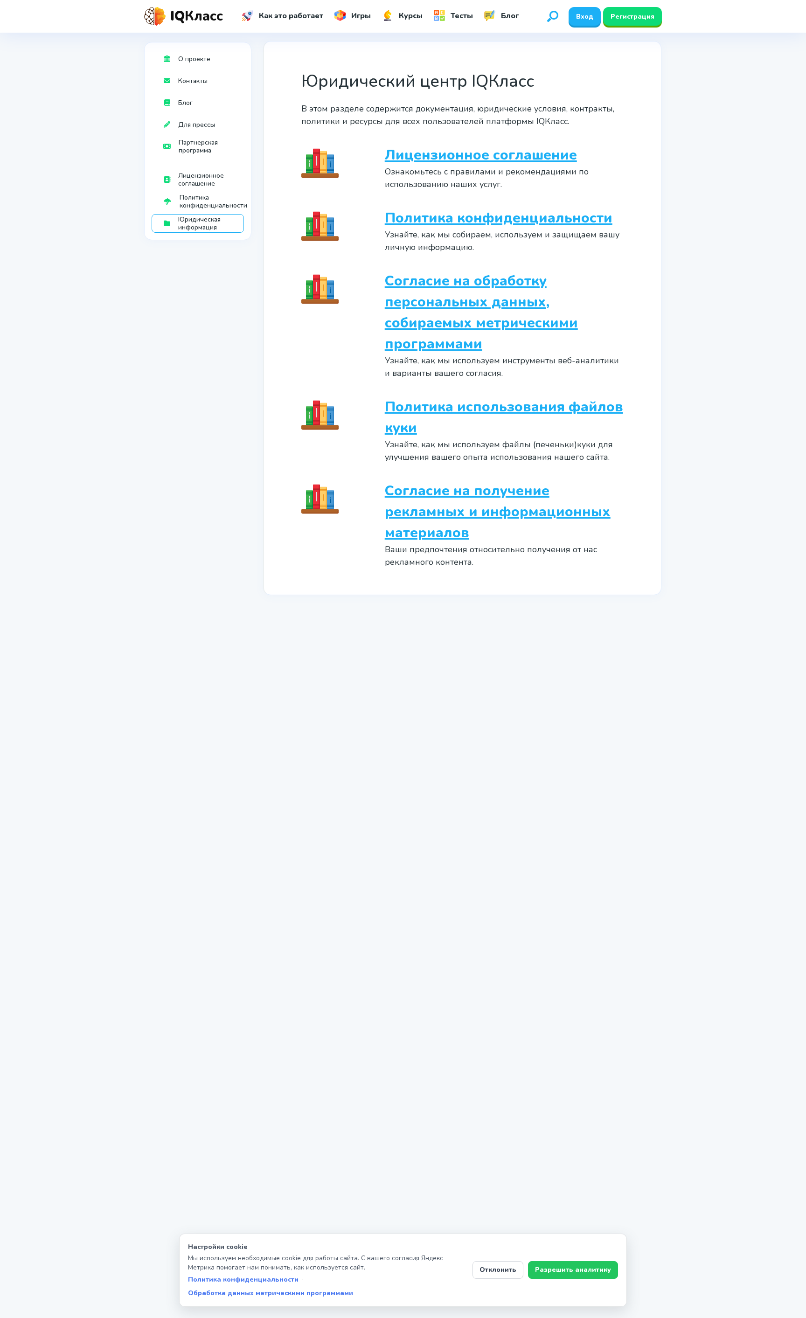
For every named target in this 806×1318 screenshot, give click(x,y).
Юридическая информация (199, 223)
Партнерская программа (198, 146)
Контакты (193, 80)
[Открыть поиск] (552, 16)
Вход (584, 16)
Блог (509, 16)
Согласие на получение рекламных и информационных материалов (498, 511)
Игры (360, 16)
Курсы (410, 16)
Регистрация (632, 16)
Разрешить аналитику (573, 1269)
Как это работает (290, 16)
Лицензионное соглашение (201, 179)
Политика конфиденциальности (212, 201)
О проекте (194, 59)
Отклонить (497, 1269)
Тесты (461, 16)
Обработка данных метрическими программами (270, 1293)
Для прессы (196, 124)
